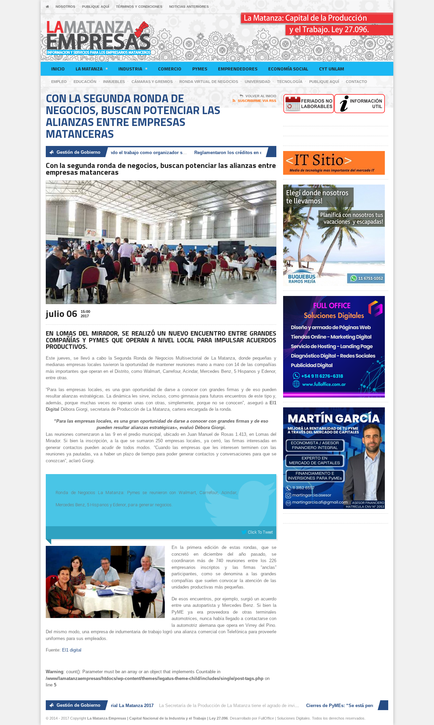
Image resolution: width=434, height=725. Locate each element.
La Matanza (89, 68)
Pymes (199, 68)
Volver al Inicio (260, 96)
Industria (130, 68)
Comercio (169, 68)
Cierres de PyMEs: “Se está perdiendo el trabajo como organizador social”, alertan (116, 152)
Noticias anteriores (189, 6)
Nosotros (65, 6)
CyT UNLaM (331, 68)
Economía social (288, 68)
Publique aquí (95, 6)
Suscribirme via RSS (257, 101)
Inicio (58, 68)
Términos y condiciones (139, 6)
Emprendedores (237, 68)
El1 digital (71, 650)
